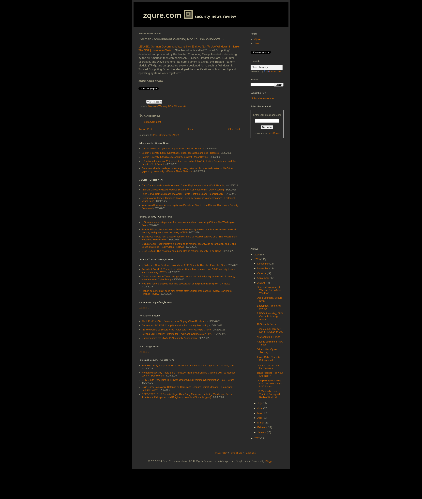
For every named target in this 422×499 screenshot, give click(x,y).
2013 (257, 259)
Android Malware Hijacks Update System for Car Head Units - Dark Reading (183, 189)
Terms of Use (235, 453)
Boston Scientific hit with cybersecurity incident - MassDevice (175, 157)
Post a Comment (152, 121)
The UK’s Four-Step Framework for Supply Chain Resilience (174, 321)
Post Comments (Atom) (166, 135)
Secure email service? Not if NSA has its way (270, 330)
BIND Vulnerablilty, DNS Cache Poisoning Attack (270, 316)
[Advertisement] (264, 192)
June (260, 408)
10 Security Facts (266, 324)
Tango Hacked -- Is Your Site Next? (270, 374)
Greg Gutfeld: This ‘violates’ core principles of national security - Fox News (181, 251)
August (261, 282)
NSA (170, 106)
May (260, 413)
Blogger (269, 461)
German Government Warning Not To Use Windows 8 (269, 290)
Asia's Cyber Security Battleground (268, 358)
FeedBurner (274, 133)
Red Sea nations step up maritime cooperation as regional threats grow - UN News (186, 283)
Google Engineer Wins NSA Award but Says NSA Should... (269, 383)
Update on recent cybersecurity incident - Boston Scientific (173, 148)
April (260, 417)
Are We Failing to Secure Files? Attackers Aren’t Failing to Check (176, 329)
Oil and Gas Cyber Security (267, 351)
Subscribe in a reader (262, 98)
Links (256, 43)
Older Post (234, 129)
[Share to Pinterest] (160, 102)
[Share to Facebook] (157, 102)
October (262, 273)
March (261, 422)
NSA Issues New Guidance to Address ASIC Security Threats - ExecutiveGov (184, 265)
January (262, 432)
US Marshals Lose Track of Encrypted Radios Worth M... (268, 394)
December (263, 263)
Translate (276, 71)
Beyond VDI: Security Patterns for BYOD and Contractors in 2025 (177, 333)
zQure (257, 39)
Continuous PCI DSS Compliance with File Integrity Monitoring (175, 325)
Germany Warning (157, 106)
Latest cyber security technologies (268, 366)
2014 (257, 254)
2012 (257, 438)
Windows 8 (180, 106)
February (262, 427)
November (263, 268)
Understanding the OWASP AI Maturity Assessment (169, 338)
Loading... (143, 307)
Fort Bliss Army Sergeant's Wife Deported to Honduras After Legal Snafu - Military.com (188, 365)
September (263, 278)
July (259, 403)
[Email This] (148, 102)
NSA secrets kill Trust (268, 336)
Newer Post (145, 129)
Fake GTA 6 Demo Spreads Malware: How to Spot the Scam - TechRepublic (183, 193)
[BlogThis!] (151, 102)
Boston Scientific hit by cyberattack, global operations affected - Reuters (180, 152)
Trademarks (250, 453)
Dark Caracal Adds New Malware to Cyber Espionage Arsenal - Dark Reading (183, 185)
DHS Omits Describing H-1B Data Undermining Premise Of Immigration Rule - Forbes (188, 379)
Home (190, 129)
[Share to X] (154, 102)
